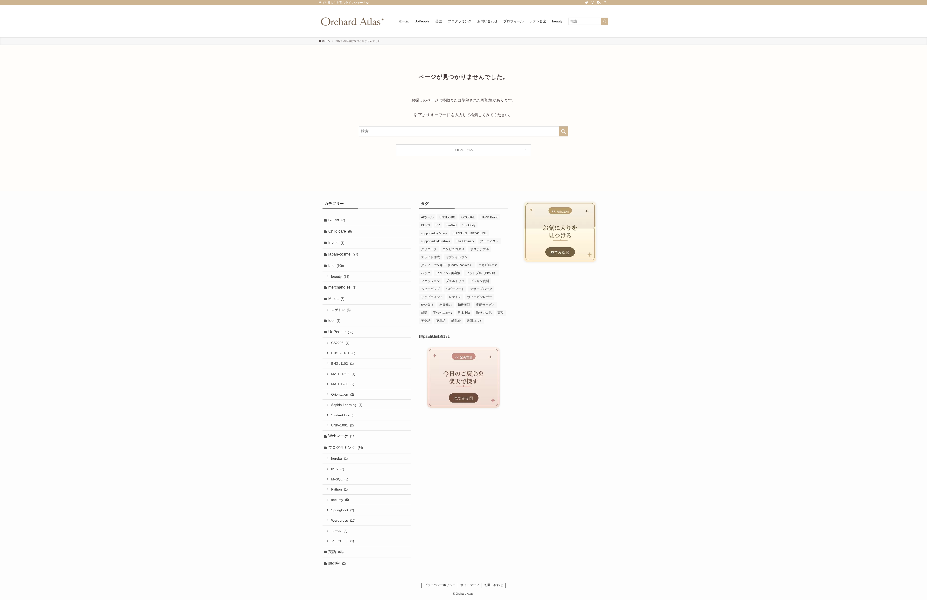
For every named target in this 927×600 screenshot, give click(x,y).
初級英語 (464, 305)
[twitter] (586, 2)
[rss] (599, 2)
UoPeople (340, 332)
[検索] (605, 2)
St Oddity (469, 225)
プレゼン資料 (479, 281)
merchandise (342, 287)
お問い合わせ (493, 585)
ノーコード (342, 541)
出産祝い (445, 305)
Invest (336, 243)
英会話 (425, 321)
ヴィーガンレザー (479, 297)
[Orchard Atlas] (352, 21)
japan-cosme (343, 254)
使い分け (427, 305)
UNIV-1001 (342, 425)
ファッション (430, 281)
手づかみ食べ (442, 313)
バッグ (425, 273)
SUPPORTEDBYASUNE (469, 233)
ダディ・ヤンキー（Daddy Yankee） (447, 265)
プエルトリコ (455, 281)
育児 (501, 313)
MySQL (339, 479)
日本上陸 (464, 313)
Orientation (342, 394)
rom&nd (451, 225)
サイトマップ (469, 585)
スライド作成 (430, 257)
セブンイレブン (457, 257)
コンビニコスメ (453, 249)
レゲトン (341, 310)
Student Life (343, 415)
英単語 (441, 321)
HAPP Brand (489, 217)
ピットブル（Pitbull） (481, 273)
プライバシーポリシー (440, 585)
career (336, 220)
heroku (339, 458)
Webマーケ (341, 436)
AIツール (427, 217)
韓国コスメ (474, 321)
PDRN (425, 225)
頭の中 (337, 563)
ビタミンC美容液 (448, 273)
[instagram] (593, 2)
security (340, 500)
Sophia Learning (346, 405)
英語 (336, 552)
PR (437, 225)
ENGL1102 (342, 363)
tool (334, 320)
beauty (340, 276)
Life (336, 265)
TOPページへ (463, 150)
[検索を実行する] (604, 21)
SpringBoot (342, 510)
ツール (339, 531)
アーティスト (489, 241)
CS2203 (340, 343)
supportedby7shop (434, 233)
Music (336, 299)
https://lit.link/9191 (434, 336)
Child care (340, 231)
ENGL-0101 (343, 353)
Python (339, 489)
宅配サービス (485, 305)
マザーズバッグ (481, 289)
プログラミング (345, 447)
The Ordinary (465, 241)
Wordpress (343, 520)
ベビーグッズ (430, 289)
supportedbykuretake (435, 241)
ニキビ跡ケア (487, 265)
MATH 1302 (343, 374)
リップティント (432, 297)
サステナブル (479, 249)
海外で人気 (484, 313)
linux (337, 469)
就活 (424, 313)
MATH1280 (342, 384)
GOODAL (468, 217)
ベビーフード (455, 289)
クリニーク (429, 249)
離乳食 (456, 321)
